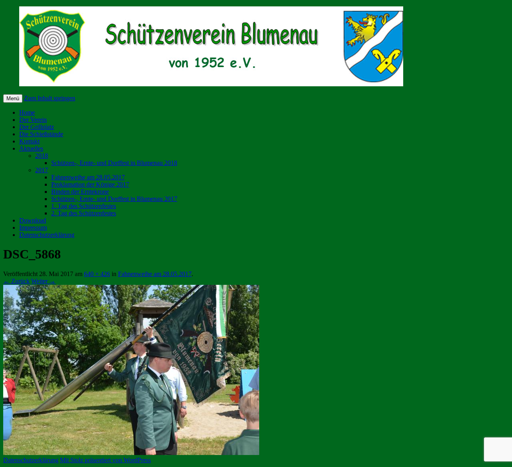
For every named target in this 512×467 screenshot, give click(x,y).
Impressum (33, 227)
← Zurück (16, 281)
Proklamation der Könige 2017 (90, 184)
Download (32, 220)
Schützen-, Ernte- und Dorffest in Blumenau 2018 (114, 162)
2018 (41, 155)
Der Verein (33, 119)
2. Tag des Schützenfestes (83, 213)
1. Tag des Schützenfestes (83, 206)
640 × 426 (97, 273)
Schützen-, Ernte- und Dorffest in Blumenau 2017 (114, 198)
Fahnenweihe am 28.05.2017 (88, 177)
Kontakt (29, 141)
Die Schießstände (41, 134)
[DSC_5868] (131, 452)
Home (27, 112)
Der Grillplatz (36, 126)
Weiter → (43, 281)
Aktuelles (31, 148)
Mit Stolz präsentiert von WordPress (105, 460)
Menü (12, 98)
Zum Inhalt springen (49, 98)
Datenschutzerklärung (46, 234)
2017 (41, 170)
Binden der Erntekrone (80, 191)
